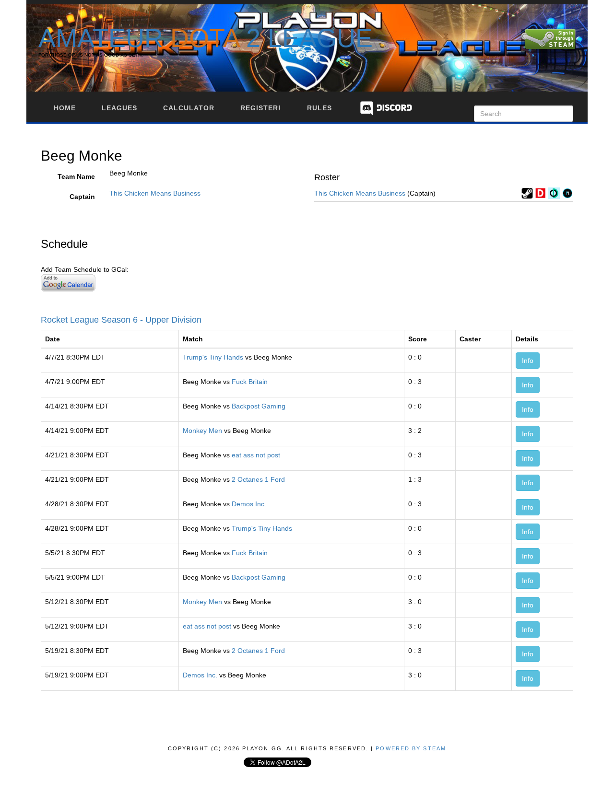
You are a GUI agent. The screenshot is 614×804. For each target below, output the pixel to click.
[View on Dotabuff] (540, 193)
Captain (82, 196)
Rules (319, 108)
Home (65, 108)
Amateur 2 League (205, 37)
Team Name (76, 176)
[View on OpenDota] (554, 193)
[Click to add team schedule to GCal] (68, 282)
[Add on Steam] (527, 193)
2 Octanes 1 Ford (258, 479)
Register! (260, 108)
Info (527, 360)
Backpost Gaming (258, 406)
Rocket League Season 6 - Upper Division (121, 320)
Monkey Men (202, 430)
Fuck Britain (250, 381)
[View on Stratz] (567, 193)
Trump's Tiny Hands (213, 357)
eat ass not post (256, 455)
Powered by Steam (411, 748)
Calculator (188, 108)
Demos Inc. (249, 504)
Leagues (119, 108)
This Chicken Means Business (155, 193)
